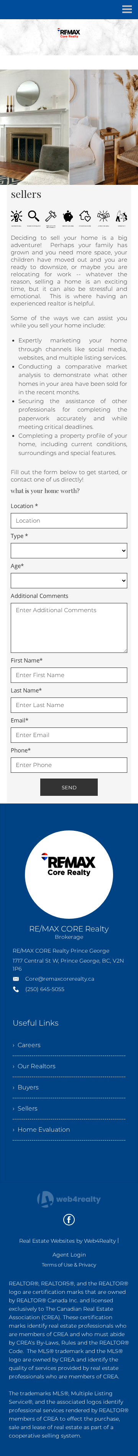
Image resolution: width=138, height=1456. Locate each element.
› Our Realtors (34, 1066)
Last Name (26, 690)
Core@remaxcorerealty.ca (59, 978)
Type (19, 536)
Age (17, 565)
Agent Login (69, 1254)
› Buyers (26, 1087)
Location (24, 506)
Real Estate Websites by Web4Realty (67, 1240)
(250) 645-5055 (44, 989)
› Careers (27, 1045)
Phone (21, 750)
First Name (27, 660)
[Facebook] (69, 1219)
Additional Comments (39, 595)
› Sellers (25, 1108)
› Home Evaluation (41, 1129)
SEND (69, 787)
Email (19, 720)
